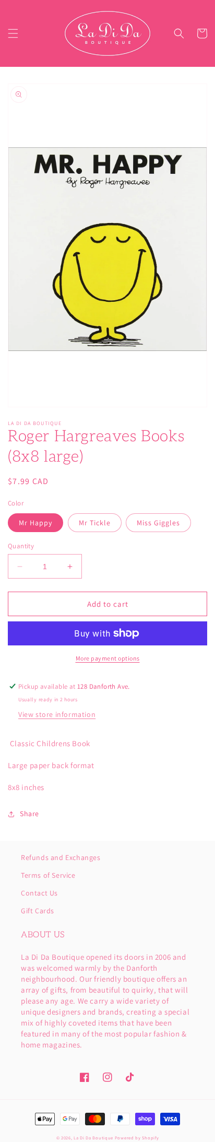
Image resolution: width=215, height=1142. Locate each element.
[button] (13, 33)
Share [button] (29, 813)
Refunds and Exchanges (61, 857)
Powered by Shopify (137, 1137)
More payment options (108, 658)
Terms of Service (48, 875)
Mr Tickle (95, 522)
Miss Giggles (158, 522)
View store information (56, 714)
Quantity (21, 545)
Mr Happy (35, 522)
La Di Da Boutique (93, 1137)
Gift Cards (37, 910)
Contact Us (39, 893)
